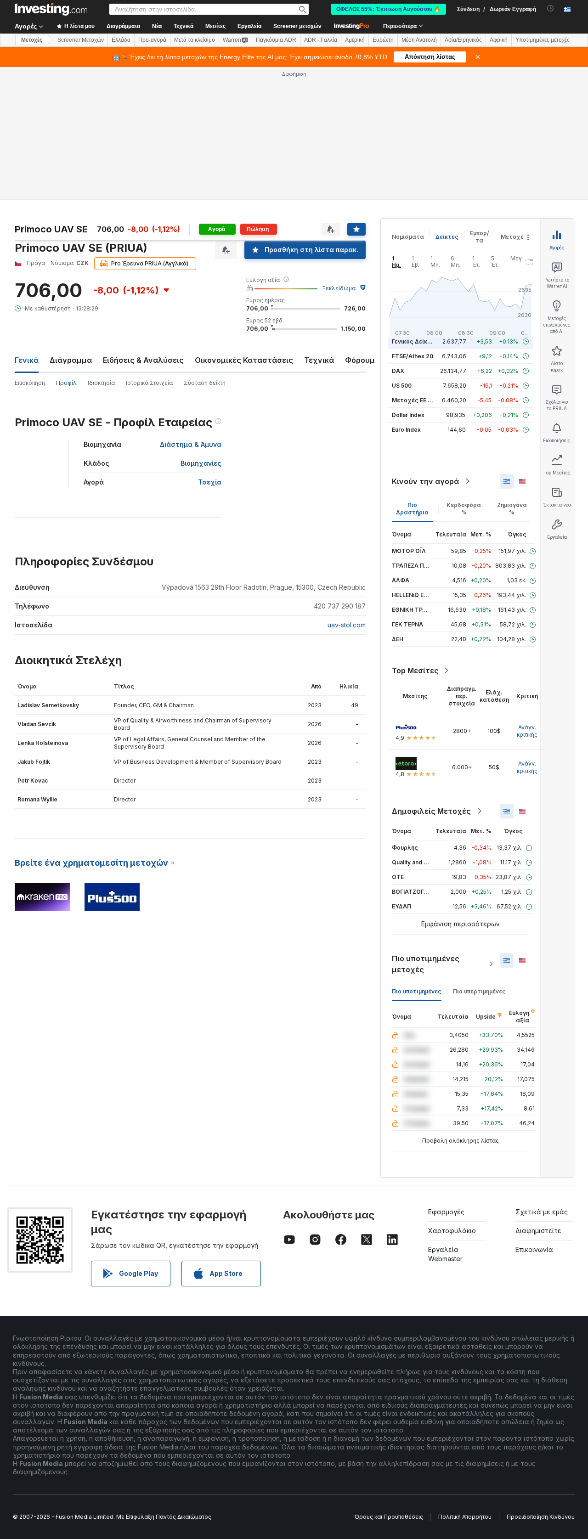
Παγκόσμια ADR (276, 40)
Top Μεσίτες (415, 670)
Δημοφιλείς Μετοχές (431, 811)
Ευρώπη (383, 40)
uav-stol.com (347, 625)
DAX (398, 370)
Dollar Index (408, 415)
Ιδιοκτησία (101, 382)
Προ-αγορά (152, 40)
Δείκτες (446, 236)
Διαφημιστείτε (538, 1231)
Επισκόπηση (30, 382)
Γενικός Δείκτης (415, 341)
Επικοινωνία (534, 1249)
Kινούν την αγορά (425, 481)
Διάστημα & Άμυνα (190, 444)
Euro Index (406, 429)
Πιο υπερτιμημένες (479, 991)
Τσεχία (209, 482)
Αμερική (355, 40)
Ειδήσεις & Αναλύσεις (143, 360)
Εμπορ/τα (479, 237)
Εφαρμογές (446, 1212)
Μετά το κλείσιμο (194, 40)
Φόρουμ (360, 360)
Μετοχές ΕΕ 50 (413, 400)
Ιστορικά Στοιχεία (149, 382)
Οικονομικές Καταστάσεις (244, 360)
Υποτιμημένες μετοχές (542, 40)
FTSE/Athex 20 (412, 356)
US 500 (402, 385)
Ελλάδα (121, 40)
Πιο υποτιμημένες (416, 991)
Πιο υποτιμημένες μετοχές (425, 964)
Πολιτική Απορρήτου (465, 1516)
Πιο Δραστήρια (412, 509)
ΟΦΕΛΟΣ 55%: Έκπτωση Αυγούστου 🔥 (388, 9)
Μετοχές (514, 236)
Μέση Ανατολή (419, 40)
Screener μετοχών (297, 26)
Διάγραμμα (71, 360)
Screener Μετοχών (80, 40)
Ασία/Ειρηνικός (463, 40)
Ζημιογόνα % (512, 509)
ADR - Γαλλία (320, 40)
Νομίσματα (408, 236)
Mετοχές (31, 40)
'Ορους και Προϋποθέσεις (388, 1516)
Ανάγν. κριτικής (527, 731)
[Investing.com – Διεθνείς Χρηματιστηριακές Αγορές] (51, 9)
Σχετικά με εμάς (541, 1212)
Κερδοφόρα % (464, 509)
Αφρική (499, 40)
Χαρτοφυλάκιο (452, 1231)
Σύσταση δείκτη (205, 382)
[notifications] (550, 8)
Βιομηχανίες (201, 463)
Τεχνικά (319, 360)
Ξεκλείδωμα (339, 288)
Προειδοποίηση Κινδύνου (541, 1516)
